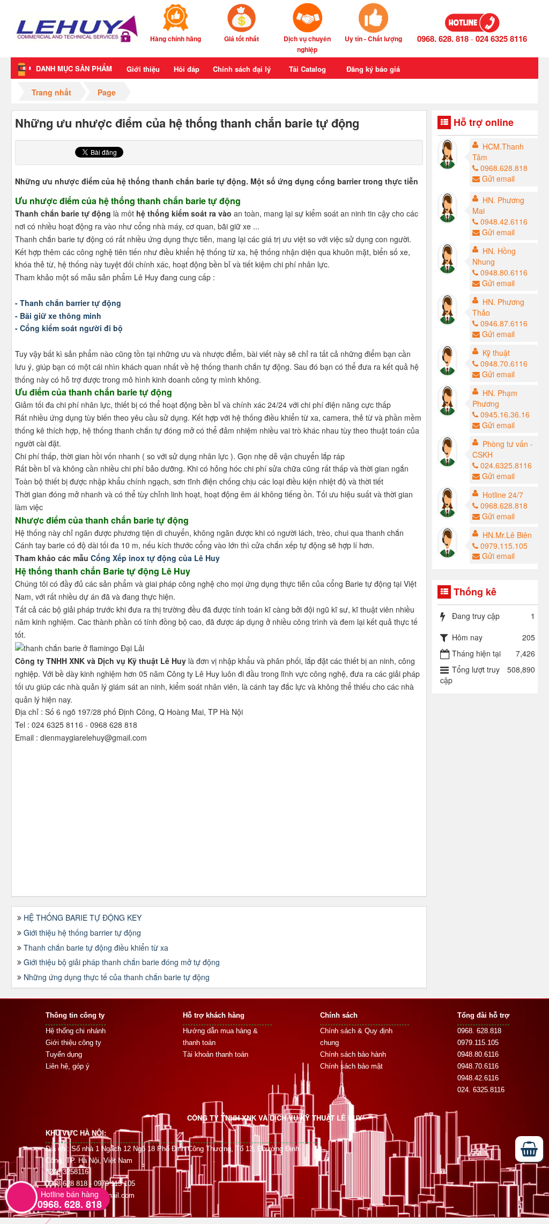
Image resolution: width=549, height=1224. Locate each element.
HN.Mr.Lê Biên (507, 534)
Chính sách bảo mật (351, 1066)
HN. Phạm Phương (494, 398)
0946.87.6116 (504, 323)
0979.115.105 (504, 545)
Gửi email (498, 178)
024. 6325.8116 (481, 1090)
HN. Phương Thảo (498, 307)
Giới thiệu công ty (73, 1043)
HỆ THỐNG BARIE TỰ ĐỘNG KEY (83, 917)
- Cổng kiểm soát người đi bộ (69, 328)
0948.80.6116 (504, 272)
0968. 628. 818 (443, 38)
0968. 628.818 (479, 1031)
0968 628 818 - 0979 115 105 (90, 1184)
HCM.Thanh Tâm (498, 151)
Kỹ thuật (496, 352)
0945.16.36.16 (505, 414)
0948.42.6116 (504, 221)
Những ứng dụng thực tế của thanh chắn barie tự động (117, 977)
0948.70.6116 (504, 363)
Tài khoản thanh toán (215, 1054)
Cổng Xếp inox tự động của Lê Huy (155, 558)
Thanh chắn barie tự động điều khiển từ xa (96, 947)
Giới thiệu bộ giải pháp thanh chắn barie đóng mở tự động (122, 962)
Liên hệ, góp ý (68, 1066)
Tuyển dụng (64, 1054)
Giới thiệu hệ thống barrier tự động (82, 932)
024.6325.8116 (506, 465)
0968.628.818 (504, 167)
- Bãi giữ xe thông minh (58, 315)
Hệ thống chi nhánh (76, 1031)
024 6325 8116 (501, 38)
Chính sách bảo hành (353, 1054)
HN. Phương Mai (498, 205)
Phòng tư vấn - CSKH (502, 449)
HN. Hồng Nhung (494, 256)
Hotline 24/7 (503, 494)
